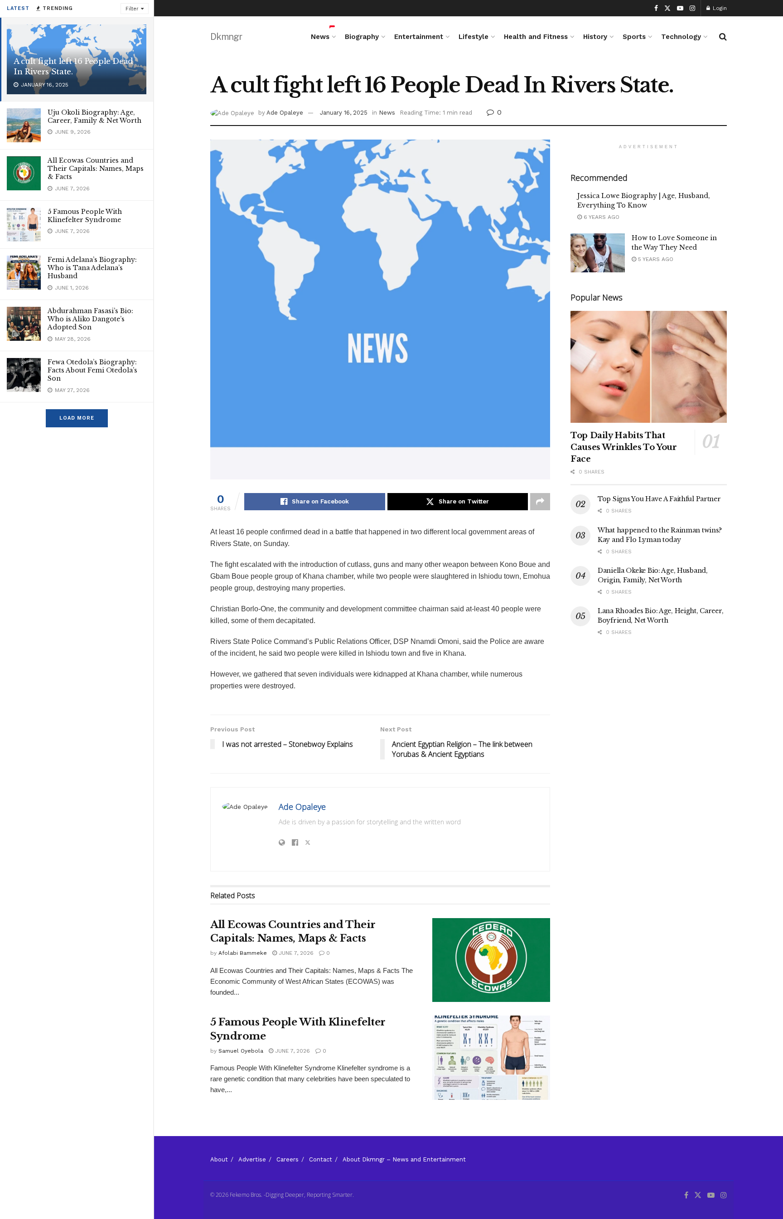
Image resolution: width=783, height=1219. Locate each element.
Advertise (252, 1159)
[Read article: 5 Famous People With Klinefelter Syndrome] (491, 1058)
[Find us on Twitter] (667, 8)
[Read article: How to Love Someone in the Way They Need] (597, 252)
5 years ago (654, 259)
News (320, 37)
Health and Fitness (536, 37)
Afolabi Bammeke (242, 953)
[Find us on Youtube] (680, 8)
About (219, 1159)
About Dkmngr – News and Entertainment (404, 1159)
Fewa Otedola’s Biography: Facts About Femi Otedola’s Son (92, 370)
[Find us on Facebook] (656, 8)
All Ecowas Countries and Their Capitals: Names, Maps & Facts (96, 168)
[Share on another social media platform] (540, 501)
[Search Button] (723, 36)
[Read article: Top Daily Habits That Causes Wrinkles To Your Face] (648, 367)
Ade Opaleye (284, 112)
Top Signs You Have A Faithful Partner (659, 499)
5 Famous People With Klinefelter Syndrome (85, 216)
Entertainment (418, 37)
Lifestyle (473, 37)
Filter (132, 9)
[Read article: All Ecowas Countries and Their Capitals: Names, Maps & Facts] (491, 960)
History (595, 37)
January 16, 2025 (343, 112)
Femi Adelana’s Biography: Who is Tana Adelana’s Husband (92, 268)
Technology (681, 37)
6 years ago (600, 217)
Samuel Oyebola (240, 1051)
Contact (320, 1159)
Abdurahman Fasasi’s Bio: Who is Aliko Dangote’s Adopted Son (90, 319)
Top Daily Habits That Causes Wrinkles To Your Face (623, 447)
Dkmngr (226, 36)
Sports (634, 37)
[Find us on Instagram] (692, 8)
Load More (76, 418)
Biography (362, 37)
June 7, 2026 (295, 953)
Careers (287, 1159)
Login (719, 8)
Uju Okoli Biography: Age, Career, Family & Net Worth (94, 116)
